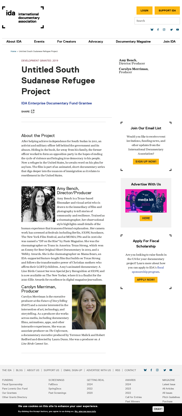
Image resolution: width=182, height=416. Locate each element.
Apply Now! (146, 279)
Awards (130, 380)
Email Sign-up (73, 370)
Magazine (168, 380)
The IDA (7, 370)
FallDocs (53, 384)
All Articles (168, 388)
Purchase (167, 401)
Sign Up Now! (145, 161)
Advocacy (96, 41)
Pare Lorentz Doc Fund (15, 388)
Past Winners (132, 401)
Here (146, 218)
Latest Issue (168, 384)
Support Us (51, 370)
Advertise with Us (99, 370)
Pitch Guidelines (171, 397)
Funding (7, 380)
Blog (19, 370)
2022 (90, 388)
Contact (130, 370)
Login (144, 10)
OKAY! (158, 409)
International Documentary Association (23, 17)
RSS (117, 370)
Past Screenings (57, 393)
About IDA (14, 41)
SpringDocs (55, 388)
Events (39, 41)
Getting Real (95, 380)
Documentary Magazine (133, 41)
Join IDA (169, 41)
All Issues (167, 393)
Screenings (56, 380)
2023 (128, 388)
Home (13, 51)
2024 (90, 384)
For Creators (66, 41)
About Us (33, 370)
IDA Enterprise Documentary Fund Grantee (56, 103)
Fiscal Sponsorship (12, 384)
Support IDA (167, 10)
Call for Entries (133, 397)
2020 (90, 393)
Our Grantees (9, 393)
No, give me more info (85, 411)
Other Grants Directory (14, 397)
